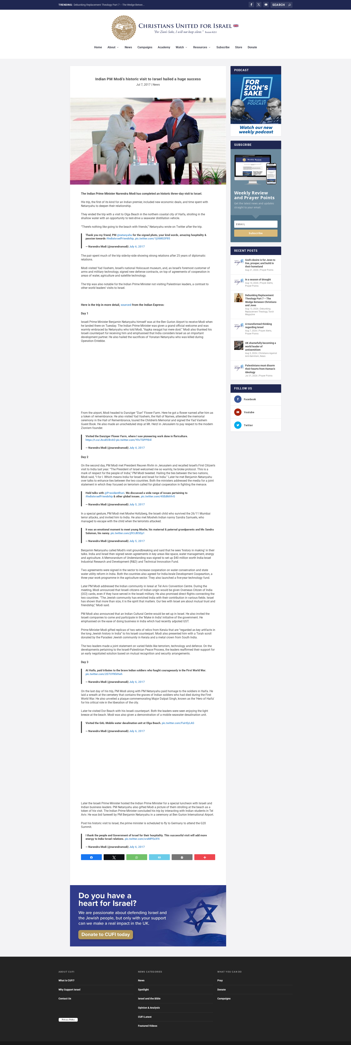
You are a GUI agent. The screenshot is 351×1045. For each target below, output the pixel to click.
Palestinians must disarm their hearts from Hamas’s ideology (260, 369)
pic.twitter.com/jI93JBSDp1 (128, 533)
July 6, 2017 (137, 246)
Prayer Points (266, 270)
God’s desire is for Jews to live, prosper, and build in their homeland (260, 263)
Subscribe (223, 47)
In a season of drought (258, 279)
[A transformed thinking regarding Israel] (238, 326)
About (111, 47)
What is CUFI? (66, 980)
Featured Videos (147, 1025)
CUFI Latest (145, 1016)
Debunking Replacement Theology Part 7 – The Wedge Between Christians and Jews (260, 300)
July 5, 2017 (137, 504)
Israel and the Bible (149, 998)
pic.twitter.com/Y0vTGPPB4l (134, 440)
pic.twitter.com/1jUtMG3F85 (152, 238)
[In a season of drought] (238, 281)
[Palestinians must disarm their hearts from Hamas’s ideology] (238, 367)
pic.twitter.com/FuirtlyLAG (178, 723)
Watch (180, 47)
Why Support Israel (69, 989)
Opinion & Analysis (149, 1007)
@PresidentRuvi (114, 493)
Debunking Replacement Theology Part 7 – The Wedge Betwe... (109, 4)
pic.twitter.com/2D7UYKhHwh (104, 674)
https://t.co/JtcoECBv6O (100, 440)
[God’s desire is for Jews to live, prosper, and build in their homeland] (238, 262)
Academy (164, 47)
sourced (126, 305)
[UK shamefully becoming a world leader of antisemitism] (238, 345)
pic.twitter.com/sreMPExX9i (142, 838)
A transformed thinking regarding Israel (258, 325)
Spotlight (143, 989)
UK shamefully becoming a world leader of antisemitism (260, 346)
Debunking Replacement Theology (258, 310)
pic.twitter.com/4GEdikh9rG (158, 496)
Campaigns (144, 47)
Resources (200, 47)
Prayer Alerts (266, 283)
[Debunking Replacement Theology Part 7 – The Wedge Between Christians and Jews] (238, 297)
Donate (252, 47)
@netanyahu (124, 235)
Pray (220, 980)
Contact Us (64, 998)
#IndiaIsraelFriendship (120, 238)
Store (238, 47)
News (128, 47)
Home (98, 47)
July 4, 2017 (137, 447)
